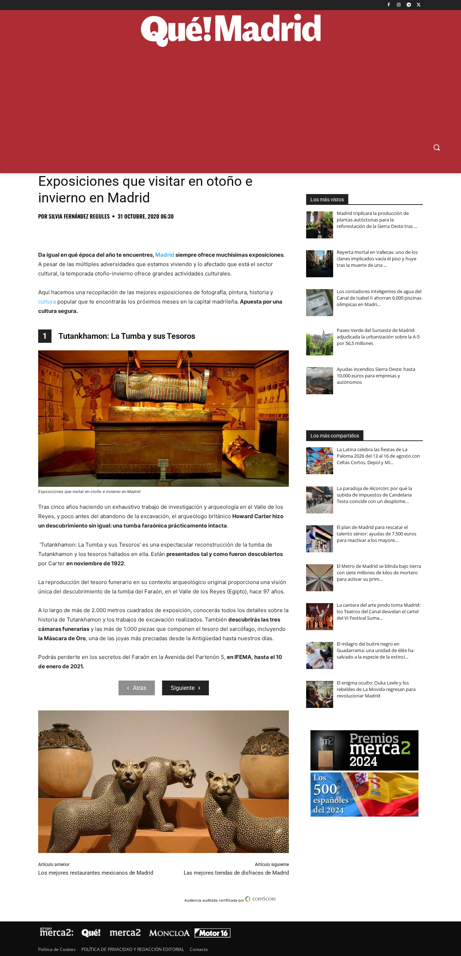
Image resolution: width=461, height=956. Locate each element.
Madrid (164, 254)
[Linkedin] (128, 232)
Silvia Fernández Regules (79, 216)
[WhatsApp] (95, 232)
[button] (436, 147)
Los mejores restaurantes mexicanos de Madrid (95, 873)
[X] (419, 5)
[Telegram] (408, 5)
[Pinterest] (78, 232)
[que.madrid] (230, 31)
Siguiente (182, 688)
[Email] (145, 232)
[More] (161, 232)
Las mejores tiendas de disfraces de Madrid (236, 873)
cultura (47, 301)
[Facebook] (389, 5)
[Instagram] (399, 5)
